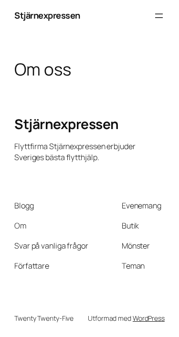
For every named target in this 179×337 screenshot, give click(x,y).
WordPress (149, 318)
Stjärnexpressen (47, 15)
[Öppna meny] (159, 16)
